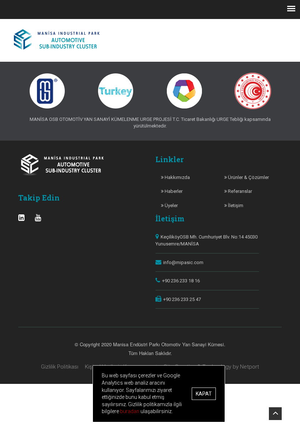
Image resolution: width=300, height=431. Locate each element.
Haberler (173, 191)
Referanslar (239, 191)
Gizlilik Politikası (59, 366)
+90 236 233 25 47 (182, 299)
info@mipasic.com (183, 262)
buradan (130, 411)
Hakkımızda (177, 177)
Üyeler (171, 205)
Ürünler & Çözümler (248, 177)
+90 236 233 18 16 (181, 280)
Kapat (204, 394)
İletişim (235, 205)
